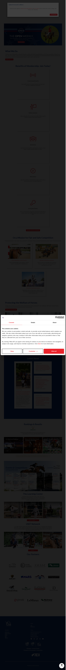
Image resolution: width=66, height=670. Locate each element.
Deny (12, 351)
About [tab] (54, 322)
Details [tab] (33, 322)
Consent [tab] (11, 322)
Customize (32, 351)
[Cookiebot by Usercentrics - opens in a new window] (56, 317)
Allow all (53, 351)
